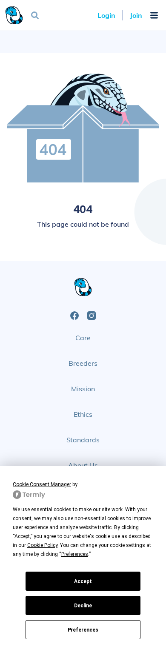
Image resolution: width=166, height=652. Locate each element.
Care (83, 337)
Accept (83, 581)
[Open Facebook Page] (74, 316)
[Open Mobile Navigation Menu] (154, 15)
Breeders (83, 363)
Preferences (83, 630)
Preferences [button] (74, 554)
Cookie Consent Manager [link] (42, 484)
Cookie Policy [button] (42, 545)
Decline (83, 606)
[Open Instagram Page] (91, 316)
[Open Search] (35, 15)
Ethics (83, 414)
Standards (83, 440)
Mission (83, 388)
